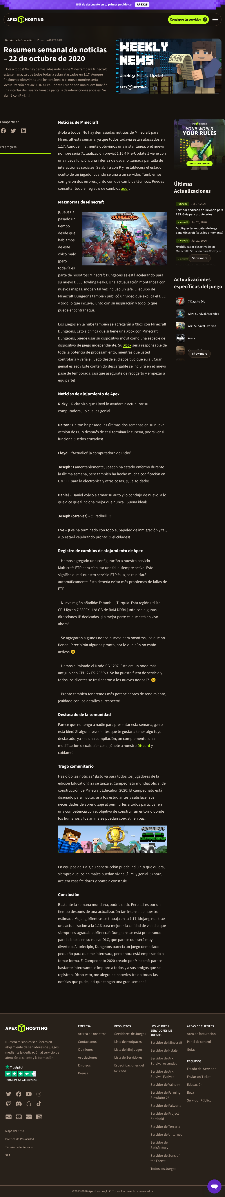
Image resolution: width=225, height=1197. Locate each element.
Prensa (83, 1073)
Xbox (127, 345)
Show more (199, 258)
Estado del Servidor (201, 1068)
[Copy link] (103, 122)
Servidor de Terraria (165, 1126)
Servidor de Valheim (165, 1084)
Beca (190, 1092)
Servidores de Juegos (130, 1033)
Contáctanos (87, 1041)
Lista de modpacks (128, 1041)
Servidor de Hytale (164, 1050)
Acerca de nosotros (92, 1033)
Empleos (84, 1065)
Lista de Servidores (128, 1057)
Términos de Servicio (19, 1147)
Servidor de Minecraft (166, 1042)
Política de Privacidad (19, 1139)
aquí (124, 188)
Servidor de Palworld (166, 1105)
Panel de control (199, 1041)
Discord (144, 745)
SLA (7, 1155)
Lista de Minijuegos (128, 1049)
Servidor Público (199, 1100)
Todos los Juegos (163, 1168)
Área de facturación (201, 1033)
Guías (191, 1049)
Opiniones (85, 1049)
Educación (194, 1084)
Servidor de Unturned (167, 1134)
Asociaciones (87, 1057)
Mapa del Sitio (14, 1131)
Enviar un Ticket (198, 1076)
